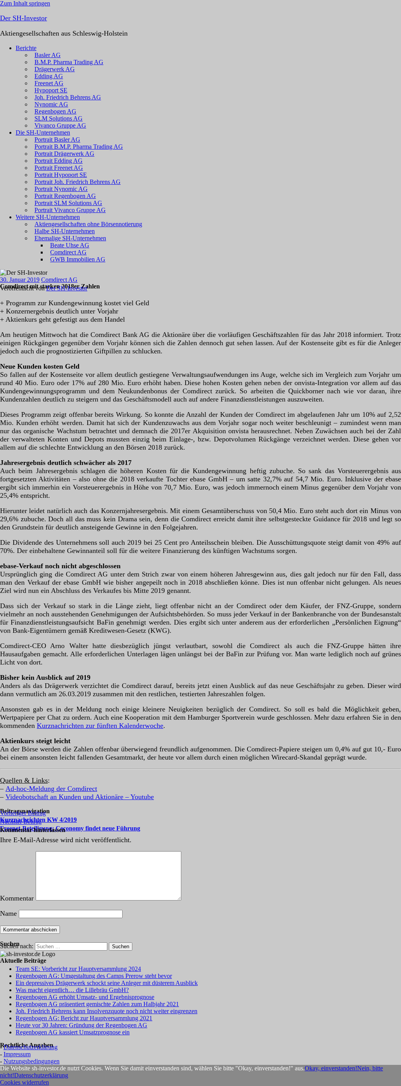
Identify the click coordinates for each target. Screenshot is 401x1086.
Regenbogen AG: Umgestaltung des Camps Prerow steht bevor (94, 976)
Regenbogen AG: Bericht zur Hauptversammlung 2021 (84, 1018)
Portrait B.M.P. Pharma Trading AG (78, 146)
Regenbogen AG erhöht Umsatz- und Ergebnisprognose (85, 997)
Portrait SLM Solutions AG (68, 203)
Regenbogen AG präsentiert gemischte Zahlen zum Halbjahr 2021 (97, 1004)
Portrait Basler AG (57, 139)
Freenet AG (48, 83)
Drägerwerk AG (54, 69)
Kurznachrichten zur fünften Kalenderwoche (100, 725)
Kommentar (17, 898)
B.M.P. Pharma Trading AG (68, 62)
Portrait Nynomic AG (61, 189)
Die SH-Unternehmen (43, 132)
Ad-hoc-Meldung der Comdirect (51, 788)
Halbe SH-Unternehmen (64, 231)
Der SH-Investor (23, 18)
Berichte (26, 48)
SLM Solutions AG (58, 118)
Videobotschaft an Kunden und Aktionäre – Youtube (79, 797)
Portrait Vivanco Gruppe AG (70, 210)
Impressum (17, 1054)
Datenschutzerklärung (31, 1047)
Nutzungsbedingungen (32, 1061)
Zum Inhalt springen (25, 3)
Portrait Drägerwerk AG (64, 153)
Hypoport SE (50, 90)
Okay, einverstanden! (331, 1068)
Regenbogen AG (55, 111)
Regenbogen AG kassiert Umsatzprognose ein (73, 1032)
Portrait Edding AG (58, 160)
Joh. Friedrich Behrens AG (67, 97)
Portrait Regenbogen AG (65, 196)
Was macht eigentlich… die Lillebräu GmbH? (72, 990)
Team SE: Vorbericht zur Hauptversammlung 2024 (78, 968)
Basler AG (47, 55)
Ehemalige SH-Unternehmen (70, 238)
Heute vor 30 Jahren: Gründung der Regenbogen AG (81, 1025)
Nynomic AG (51, 104)
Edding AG (48, 76)
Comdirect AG (68, 252)
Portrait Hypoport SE (60, 174)
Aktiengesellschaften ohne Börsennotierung (88, 224)
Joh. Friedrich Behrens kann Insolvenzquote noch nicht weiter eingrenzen (106, 1011)
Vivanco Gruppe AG (60, 125)
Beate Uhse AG (69, 245)
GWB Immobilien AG (77, 259)
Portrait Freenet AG (58, 167)
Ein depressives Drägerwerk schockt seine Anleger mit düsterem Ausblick (107, 983)
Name (8, 913)
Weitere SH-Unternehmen (48, 217)
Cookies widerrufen (24, 1082)
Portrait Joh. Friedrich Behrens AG (77, 181)
